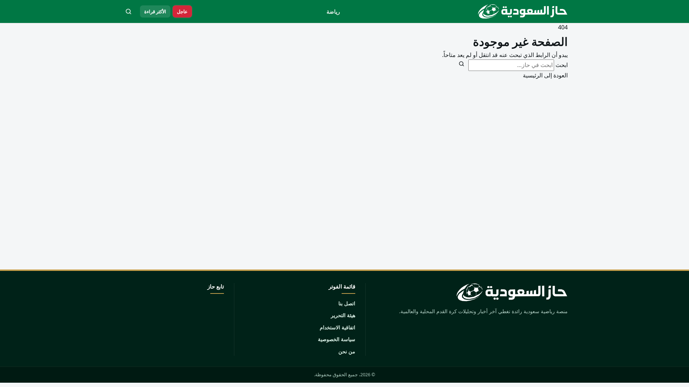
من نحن (346, 351)
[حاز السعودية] (521, 11)
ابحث (562, 65)
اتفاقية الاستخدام (337, 327)
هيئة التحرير (343, 315)
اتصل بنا (346, 303)
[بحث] (128, 11)
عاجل (182, 11)
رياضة (333, 11)
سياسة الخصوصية (336, 339)
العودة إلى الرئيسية (545, 75)
